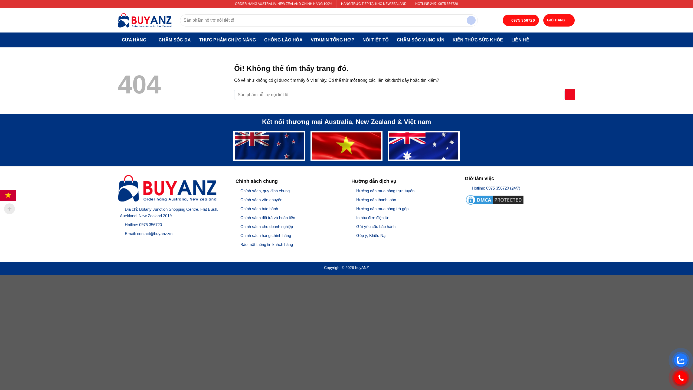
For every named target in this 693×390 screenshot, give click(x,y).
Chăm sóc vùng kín (420, 40)
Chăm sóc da (175, 40)
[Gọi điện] (681, 378)
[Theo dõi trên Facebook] (121, 243)
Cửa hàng (134, 40)
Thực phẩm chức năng (227, 40)
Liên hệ (520, 40)
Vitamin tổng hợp (332, 40)
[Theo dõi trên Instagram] (128, 243)
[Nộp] (471, 20)
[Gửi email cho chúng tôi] (142, 243)
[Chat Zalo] (681, 360)
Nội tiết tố (375, 40)
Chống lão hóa (283, 40)
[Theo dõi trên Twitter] (135, 243)
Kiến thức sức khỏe (478, 40)
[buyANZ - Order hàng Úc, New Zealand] (145, 20)
